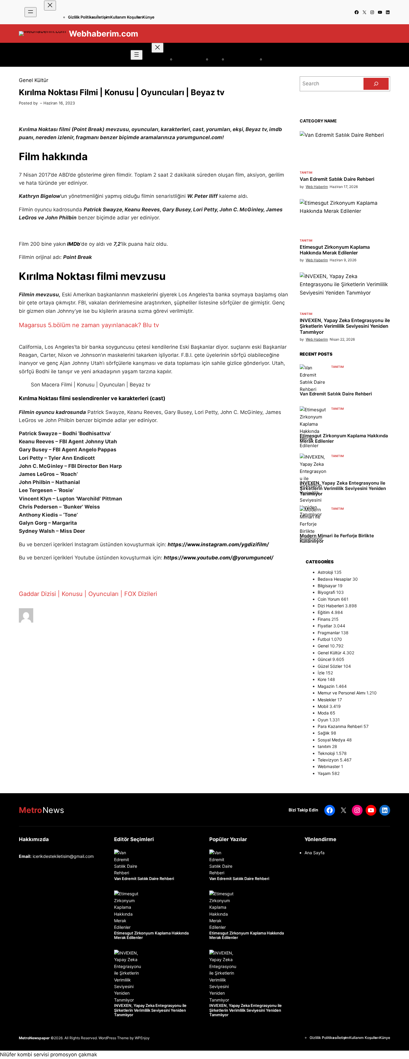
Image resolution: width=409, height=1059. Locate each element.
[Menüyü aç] (31, 12)
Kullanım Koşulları (126, 17)
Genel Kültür (33, 80)
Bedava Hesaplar (334, 579)
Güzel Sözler (330, 666)
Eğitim (324, 612)
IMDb (73, 244)
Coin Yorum (329, 599)
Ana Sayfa (315, 852)
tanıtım (306, 172)
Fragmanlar (329, 632)
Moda (323, 712)
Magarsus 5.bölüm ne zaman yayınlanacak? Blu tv (89, 325)
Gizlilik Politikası (82, 17)
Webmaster (329, 766)
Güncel (324, 659)
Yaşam (324, 773)
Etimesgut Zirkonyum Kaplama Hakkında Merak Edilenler (335, 250)
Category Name (318, 120)
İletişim (103, 17)
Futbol (324, 639)
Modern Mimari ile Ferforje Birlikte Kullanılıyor (337, 538)
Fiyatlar (325, 625)
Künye (148, 17)
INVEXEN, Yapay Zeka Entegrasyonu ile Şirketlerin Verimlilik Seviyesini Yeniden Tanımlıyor (345, 326)
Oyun (323, 719)
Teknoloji (326, 753)
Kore (322, 679)
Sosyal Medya (331, 739)
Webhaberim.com (103, 33)
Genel (323, 645)
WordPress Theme (114, 1038)
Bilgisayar (327, 585)
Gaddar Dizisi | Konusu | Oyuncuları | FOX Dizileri (88, 593)
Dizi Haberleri (331, 605)
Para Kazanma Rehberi (340, 726)
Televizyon (328, 759)
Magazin (326, 686)
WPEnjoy (142, 1038)
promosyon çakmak (73, 1055)
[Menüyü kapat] (50, 5)
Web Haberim (317, 186)
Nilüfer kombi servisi (24, 1055)
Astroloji (325, 572)
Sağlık (324, 732)
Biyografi (326, 592)
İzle (321, 672)
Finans (324, 619)
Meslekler (327, 699)
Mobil (323, 706)
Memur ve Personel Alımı (341, 692)
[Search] (376, 84)
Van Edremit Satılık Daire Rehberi (337, 179)
